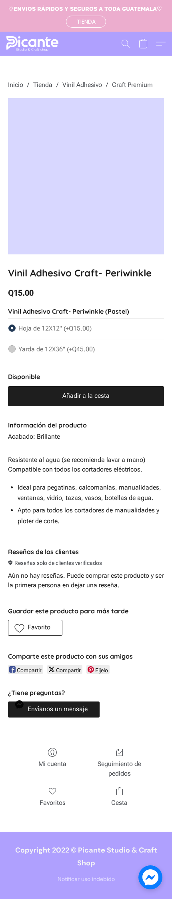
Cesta (119, 802)
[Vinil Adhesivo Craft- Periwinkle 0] (86, 176)
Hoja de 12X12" (55, 328)
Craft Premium (132, 85)
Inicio (15, 85)
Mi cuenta (52, 764)
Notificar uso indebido (86, 879)
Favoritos (53, 802)
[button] (86, 22)
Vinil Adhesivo (82, 85)
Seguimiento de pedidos (119, 768)
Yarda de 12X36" (56, 349)
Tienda (42, 85)
